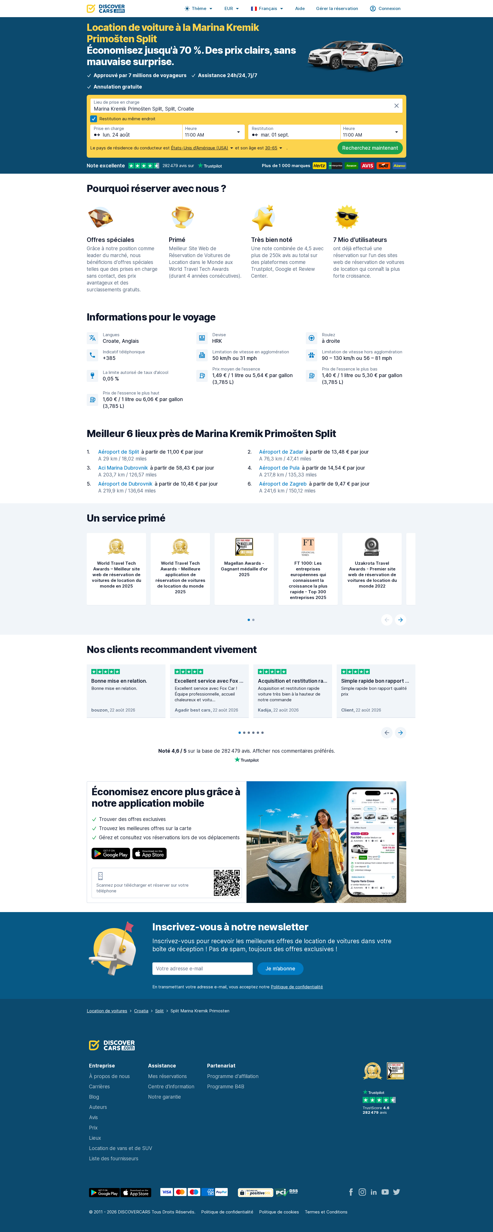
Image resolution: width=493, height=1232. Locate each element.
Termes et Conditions (326, 1212)
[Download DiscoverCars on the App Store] (149, 854)
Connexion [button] (390, 8)
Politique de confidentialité (227, 1212)
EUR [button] (229, 8)
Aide (300, 8)
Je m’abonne (280, 968)
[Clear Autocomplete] (396, 105)
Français (268, 8)
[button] (199, 8)
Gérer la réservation (337, 8)
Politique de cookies (279, 1212)
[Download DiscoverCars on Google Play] (111, 854)
